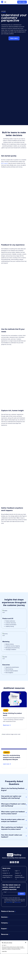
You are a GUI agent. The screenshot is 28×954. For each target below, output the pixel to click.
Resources (4, 934)
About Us (4, 870)
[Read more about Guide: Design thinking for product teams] (14, 710)
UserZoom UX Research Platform (19, 876)
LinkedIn (15, 862)
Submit (22, 893)
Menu (5, 2)
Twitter (18, 862)
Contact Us (5, 873)
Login (16, 870)
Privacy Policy (9, 902)
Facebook (11, 862)
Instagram (13, 862)
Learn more (6, 764)
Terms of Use (18, 902)
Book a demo (22, 2)
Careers (17, 873)
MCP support (4, 163)
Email (5, 892)
